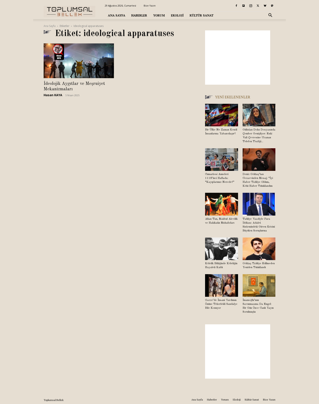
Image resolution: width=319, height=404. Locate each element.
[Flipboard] (243, 6)
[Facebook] (236, 6)
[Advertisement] (237, 57)
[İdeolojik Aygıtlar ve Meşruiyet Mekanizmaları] (79, 60)
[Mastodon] (272, 6)
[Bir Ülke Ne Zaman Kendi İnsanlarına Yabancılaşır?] (221, 115)
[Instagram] (250, 6)
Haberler (139, 15)
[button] (270, 16)
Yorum (159, 15)
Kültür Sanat (202, 15)
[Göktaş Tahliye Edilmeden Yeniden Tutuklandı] (259, 248)
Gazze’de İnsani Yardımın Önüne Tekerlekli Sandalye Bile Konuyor (221, 304)
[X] (258, 6)
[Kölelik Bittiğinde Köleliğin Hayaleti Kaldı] (221, 248)
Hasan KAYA (53, 95)
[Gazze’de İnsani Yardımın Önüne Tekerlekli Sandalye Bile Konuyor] (221, 285)
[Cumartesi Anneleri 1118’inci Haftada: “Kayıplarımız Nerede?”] (221, 159)
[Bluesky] (265, 6)
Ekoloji (177, 15)
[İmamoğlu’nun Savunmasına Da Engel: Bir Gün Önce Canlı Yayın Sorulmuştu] (259, 285)
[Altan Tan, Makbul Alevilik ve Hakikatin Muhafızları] (221, 204)
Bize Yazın (150, 5)
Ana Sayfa (116, 15)
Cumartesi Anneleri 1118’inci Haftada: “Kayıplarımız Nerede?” (219, 178)
